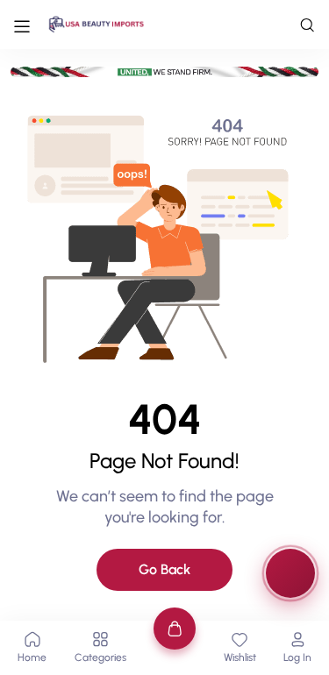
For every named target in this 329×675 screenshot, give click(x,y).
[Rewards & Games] (290, 573)
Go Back (164, 569)
